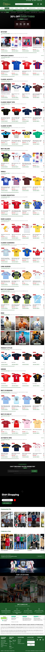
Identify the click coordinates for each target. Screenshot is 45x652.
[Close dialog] (28, 318)
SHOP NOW (22, 331)
